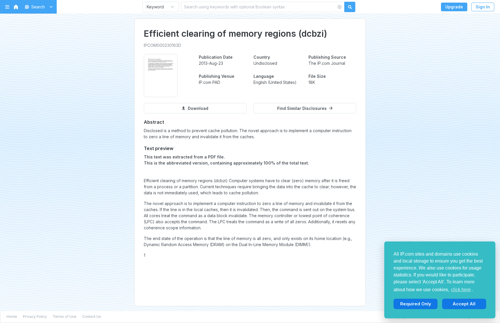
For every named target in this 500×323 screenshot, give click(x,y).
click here (461, 289)
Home (12, 316)
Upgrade (454, 6)
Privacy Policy (35, 316)
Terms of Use (64, 316)
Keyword (155, 6)
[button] (37, 6)
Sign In (483, 6)
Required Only (415, 304)
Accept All (464, 304)
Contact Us (91, 316)
